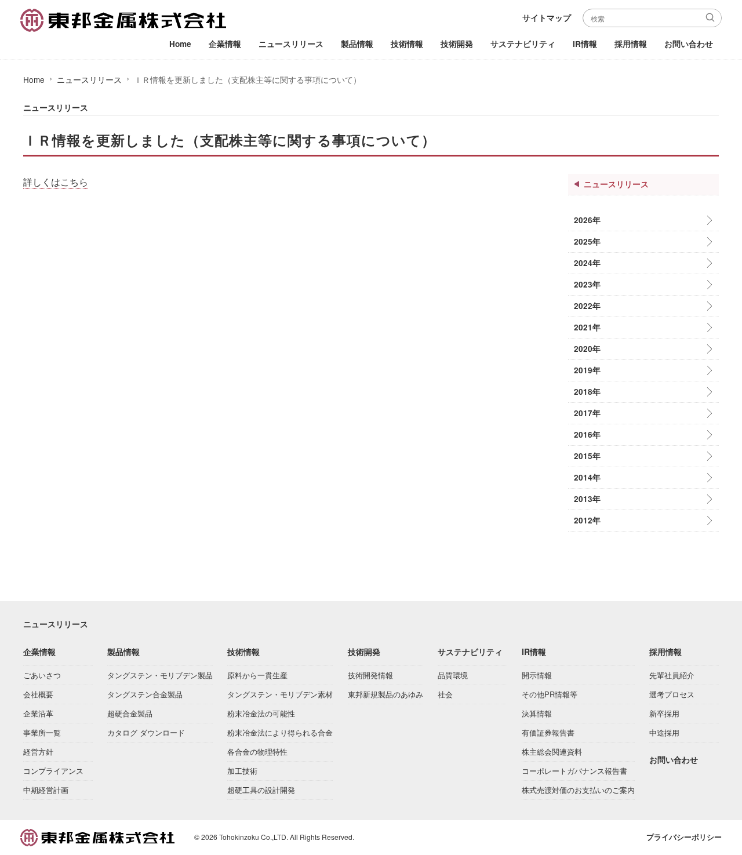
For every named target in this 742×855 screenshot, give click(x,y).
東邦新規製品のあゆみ (385, 694)
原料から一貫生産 (257, 675)
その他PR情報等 (549, 694)
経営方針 (38, 751)
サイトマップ (546, 17)
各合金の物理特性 (257, 751)
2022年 (587, 305)
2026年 (587, 219)
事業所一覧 (42, 732)
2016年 (587, 434)
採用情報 (630, 43)
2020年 (587, 348)
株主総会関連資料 (552, 751)
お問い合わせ (688, 43)
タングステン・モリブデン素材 (280, 694)
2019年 (587, 370)
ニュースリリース (291, 43)
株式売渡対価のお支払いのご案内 (578, 789)
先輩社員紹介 (671, 675)
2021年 (587, 327)
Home (180, 43)
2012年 (587, 520)
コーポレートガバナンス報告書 (574, 770)
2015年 (587, 455)
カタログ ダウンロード (146, 732)
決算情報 (537, 713)
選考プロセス (671, 694)
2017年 (587, 413)
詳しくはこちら (55, 182)
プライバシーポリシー (684, 837)
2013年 (587, 498)
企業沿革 (38, 713)
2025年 (587, 241)
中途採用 (664, 732)
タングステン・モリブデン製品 (160, 675)
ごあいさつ (42, 675)
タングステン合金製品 (145, 694)
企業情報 (225, 43)
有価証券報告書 (548, 732)
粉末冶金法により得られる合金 (280, 732)
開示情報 (537, 675)
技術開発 (457, 43)
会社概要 (38, 694)
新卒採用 (664, 713)
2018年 (587, 391)
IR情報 (585, 43)
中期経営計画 (45, 789)
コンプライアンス (53, 770)
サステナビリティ (522, 43)
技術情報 (407, 43)
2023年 (587, 284)
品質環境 (453, 675)
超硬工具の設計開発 (261, 789)
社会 (445, 694)
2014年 (587, 477)
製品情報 (357, 43)
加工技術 (242, 770)
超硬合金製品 (129, 713)
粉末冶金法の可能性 (261, 713)
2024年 (587, 262)
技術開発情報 (370, 675)
